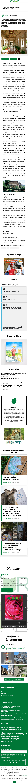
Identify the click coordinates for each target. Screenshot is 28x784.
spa (8, 247)
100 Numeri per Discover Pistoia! (11, 478)
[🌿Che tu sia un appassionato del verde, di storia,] (20, 671)
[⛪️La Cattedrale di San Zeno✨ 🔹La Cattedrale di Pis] (20, 658)
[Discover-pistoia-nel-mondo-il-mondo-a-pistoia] (14, 1)
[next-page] (26, 8)
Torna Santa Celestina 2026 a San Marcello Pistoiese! (11, 8)
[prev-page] (2, 8)
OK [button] (14, 782)
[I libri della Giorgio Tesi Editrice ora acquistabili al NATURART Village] (14, 531)
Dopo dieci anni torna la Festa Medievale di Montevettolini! (13, 714)
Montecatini (21, 245)
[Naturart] (2, 15)
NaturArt (5, 51)
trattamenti (16, 247)
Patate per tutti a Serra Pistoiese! (10, 378)
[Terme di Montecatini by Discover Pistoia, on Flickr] (14, 186)
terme (11, 247)
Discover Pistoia (7, 482)
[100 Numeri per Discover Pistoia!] (14, 465)
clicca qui (24, 775)
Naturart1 (4, 247)
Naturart (6, 15)
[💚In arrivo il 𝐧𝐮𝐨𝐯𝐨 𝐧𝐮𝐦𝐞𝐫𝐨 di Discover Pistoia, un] (7, 658)
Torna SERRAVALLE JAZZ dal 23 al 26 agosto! (12, 382)
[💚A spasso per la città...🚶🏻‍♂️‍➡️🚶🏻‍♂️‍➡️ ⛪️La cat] (7, 671)
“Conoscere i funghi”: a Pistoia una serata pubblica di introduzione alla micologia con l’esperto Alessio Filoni (12, 387)
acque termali (8, 245)
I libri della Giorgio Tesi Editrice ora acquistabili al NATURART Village (12, 547)
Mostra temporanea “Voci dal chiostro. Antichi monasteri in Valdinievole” (13, 374)
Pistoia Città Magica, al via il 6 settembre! (10, 710)
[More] (19, 59)
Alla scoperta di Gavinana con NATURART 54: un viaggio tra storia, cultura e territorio (12, 511)
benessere (15, 245)
